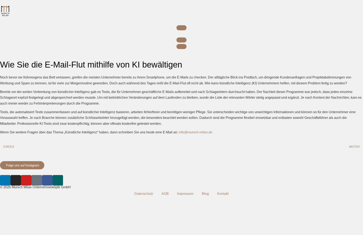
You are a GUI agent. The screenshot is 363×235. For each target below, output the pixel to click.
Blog (205, 193)
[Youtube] (26, 180)
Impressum (185, 193)
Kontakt (223, 193)
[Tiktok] (37, 180)
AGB (165, 193)
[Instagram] (16, 180)
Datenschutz (143, 193)
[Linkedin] (5, 180)
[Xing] (58, 180)
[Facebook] (47, 180)
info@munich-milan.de (195, 132)
